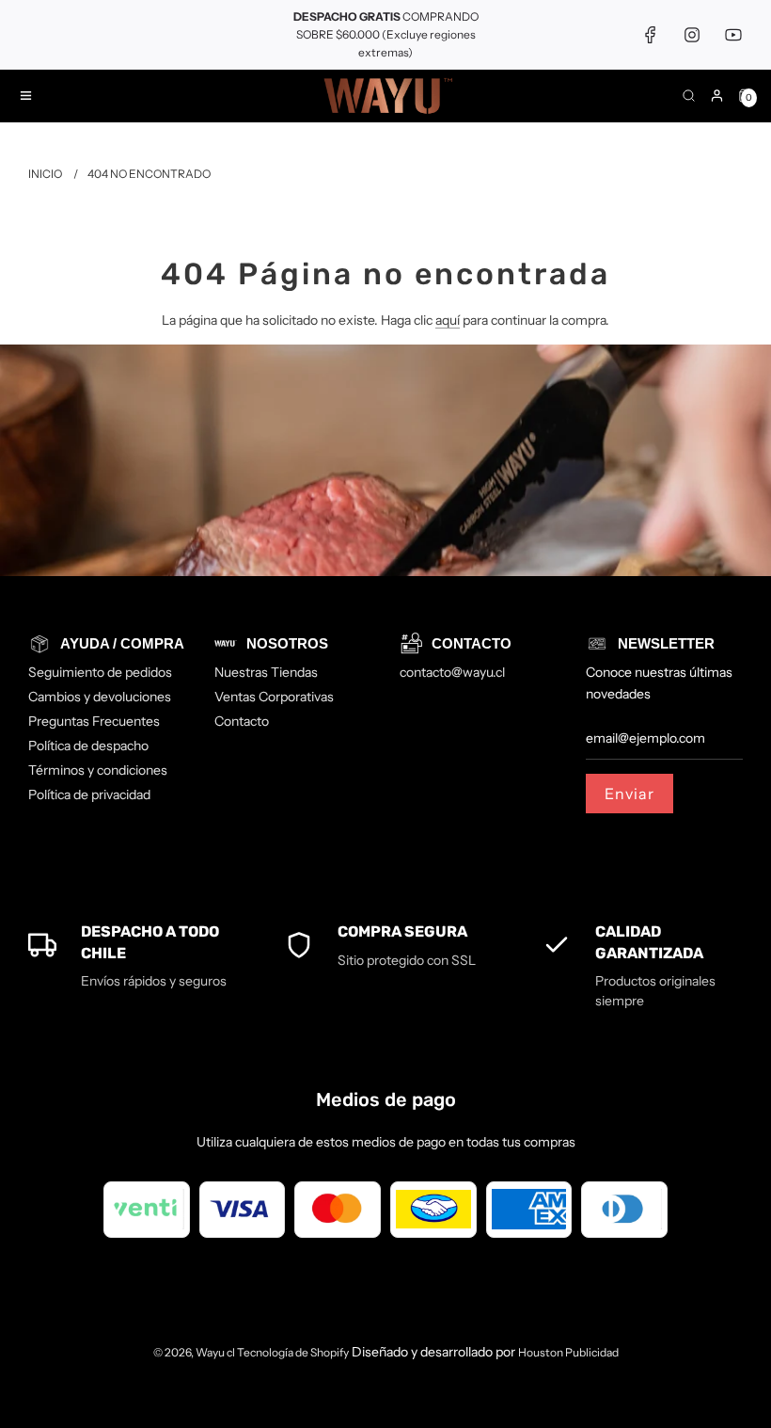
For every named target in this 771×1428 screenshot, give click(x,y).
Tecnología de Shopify (293, 1352)
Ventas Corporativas (274, 696)
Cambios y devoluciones (99, 696)
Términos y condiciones (97, 770)
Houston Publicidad (568, 1352)
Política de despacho (88, 745)
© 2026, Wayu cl (195, 1352)
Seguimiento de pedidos (100, 672)
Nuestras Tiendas (266, 672)
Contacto (241, 721)
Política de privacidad (89, 794)
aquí (447, 320)
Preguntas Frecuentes (94, 721)
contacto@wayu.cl (452, 672)
